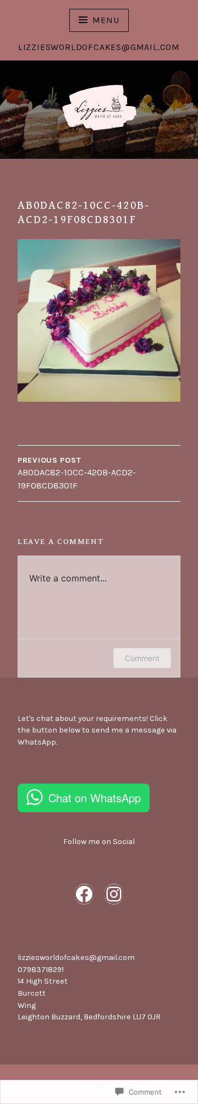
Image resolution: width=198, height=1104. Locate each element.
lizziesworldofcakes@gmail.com (76, 957)
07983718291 (41, 969)
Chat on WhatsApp (94, 798)
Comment (142, 658)
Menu (105, 20)
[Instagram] (114, 894)
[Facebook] (84, 894)
